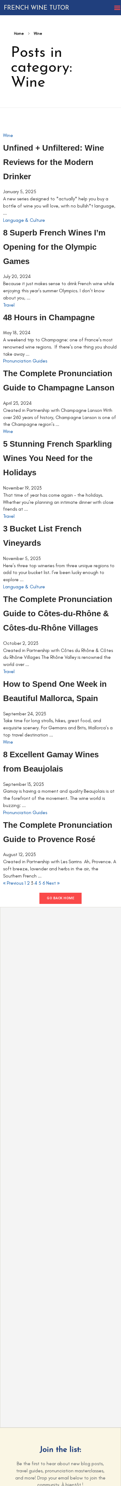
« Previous (13, 883)
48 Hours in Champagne (49, 317)
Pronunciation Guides (25, 361)
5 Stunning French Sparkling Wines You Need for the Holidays (57, 458)
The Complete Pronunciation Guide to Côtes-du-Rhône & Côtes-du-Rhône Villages (57, 613)
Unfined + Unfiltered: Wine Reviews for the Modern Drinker (53, 162)
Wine (8, 135)
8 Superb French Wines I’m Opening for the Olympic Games (54, 247)
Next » (53, 883)
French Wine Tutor (36, 8)
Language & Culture (24, 220)
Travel (9, 305)
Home (19, 33)
